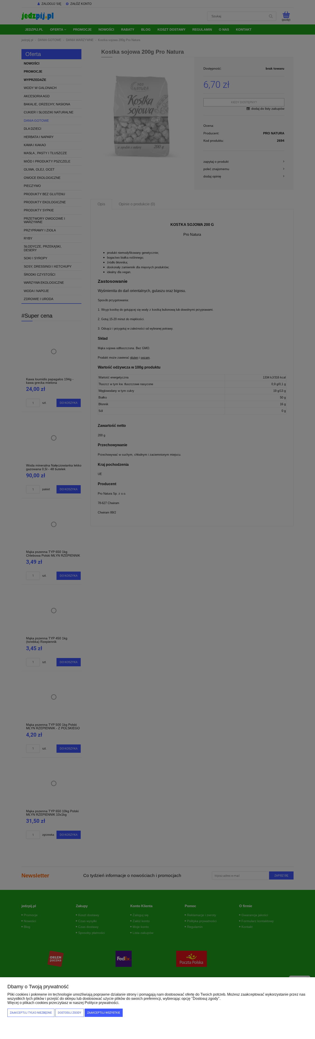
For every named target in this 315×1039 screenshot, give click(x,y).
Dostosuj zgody (69, 1012)
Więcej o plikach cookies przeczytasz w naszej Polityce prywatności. (63, 1003)
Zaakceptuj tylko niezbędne (31, 1012)
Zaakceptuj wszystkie (103, 1012)
